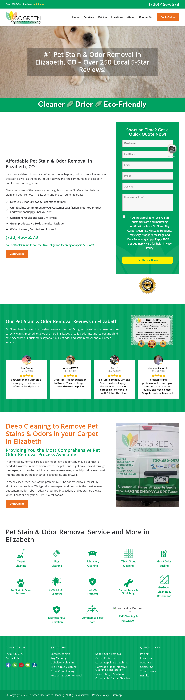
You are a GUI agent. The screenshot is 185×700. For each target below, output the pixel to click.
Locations (117, 17)
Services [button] (89, 17)
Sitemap (117, 695)
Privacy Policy (100, 695)
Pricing (102, 17)
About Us (145, 662)
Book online (168, 17)
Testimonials (148, 671)
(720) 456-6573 (22, 237)
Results (144, 675)
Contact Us (145, 17)
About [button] (131, 17)
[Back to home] (23, 17)
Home (75, 17)
